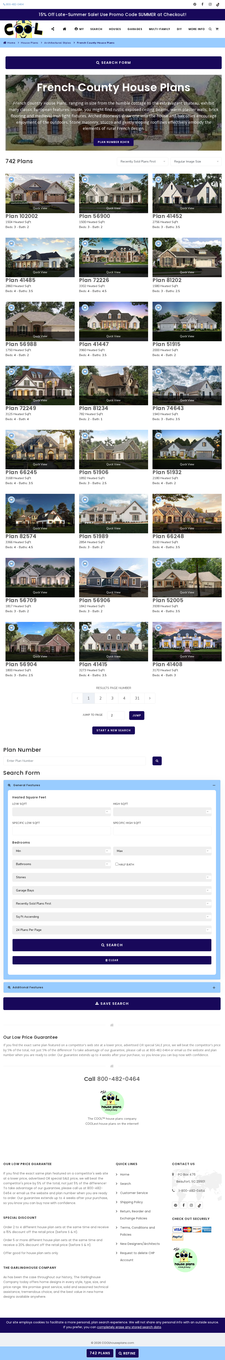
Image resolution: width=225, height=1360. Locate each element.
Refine (129, 1353)
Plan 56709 (20, 600)
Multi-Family (159, 29)
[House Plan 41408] (187, 641)
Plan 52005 (167, 600)
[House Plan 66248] (187, 513)
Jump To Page (93, 715)
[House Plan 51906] (113, 449)
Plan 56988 (21, 344)
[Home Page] (65, 29)
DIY (179, 29)
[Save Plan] (11, 179)
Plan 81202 (166, 280)
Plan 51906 (94, 472)
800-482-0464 (14, 4)
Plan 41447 (94, 344)
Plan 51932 (166, 472)
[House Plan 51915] (187, 321)
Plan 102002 (21, 216)
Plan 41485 (20, 280)
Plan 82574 (20, 536)
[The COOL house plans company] (112, 1103)
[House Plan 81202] (187, 257)
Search (96, 29)
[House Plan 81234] (113, 385)
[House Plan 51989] (113, 513)
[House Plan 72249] (40, 385)
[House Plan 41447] (113, 321)
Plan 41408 (167, 664)
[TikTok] (218, 4)
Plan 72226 (94, 280)
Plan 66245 (21, 472)
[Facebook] (202, 4)
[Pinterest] (195, 4)
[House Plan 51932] (187, 449)
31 (137, 698)
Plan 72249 (20, 408)
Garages (134, 29)
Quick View (40, 208)
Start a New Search (113, 730)
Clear (113, 960)
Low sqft (19, 804)
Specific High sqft (127, 823)
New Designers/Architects (140, 1244)
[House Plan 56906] (113, 577)
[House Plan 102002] (40, 193)
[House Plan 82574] (40, 513)
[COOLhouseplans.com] (23, 29)
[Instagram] (210, 4)
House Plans (29, 43)
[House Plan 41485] (40, 257)
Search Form (115, 62)
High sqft (120, 804)
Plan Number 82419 (113, 142)
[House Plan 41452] (187, 193)
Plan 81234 (93, 408)
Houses (115, 29)
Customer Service (134, 1193)
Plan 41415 (93, 664)
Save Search (114, 1003)
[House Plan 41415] (113, 641)
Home (11, 43)
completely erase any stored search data (129, 1327)
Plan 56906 (95, 600)
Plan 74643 (168, 408)
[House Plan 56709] (40, 577)
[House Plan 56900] (113, 193)
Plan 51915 (166, 344)
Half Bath (126, 864)
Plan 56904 (21, 664)
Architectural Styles (57, 43)
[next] (149, 698)
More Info (197, 29)
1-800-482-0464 (192, 1191)
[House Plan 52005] (187, 577)
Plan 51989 (94, 536)
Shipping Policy (131, 1202)
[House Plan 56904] (40, 641)
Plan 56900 (94, 216)
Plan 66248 (168, 536)
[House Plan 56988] (40, 321)
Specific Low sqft (26, 823)
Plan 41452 (167, 216)
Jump (136, 715)
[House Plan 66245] (40, 449)
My (81, 29)
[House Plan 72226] (113, 257)
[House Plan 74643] (187, 385)
